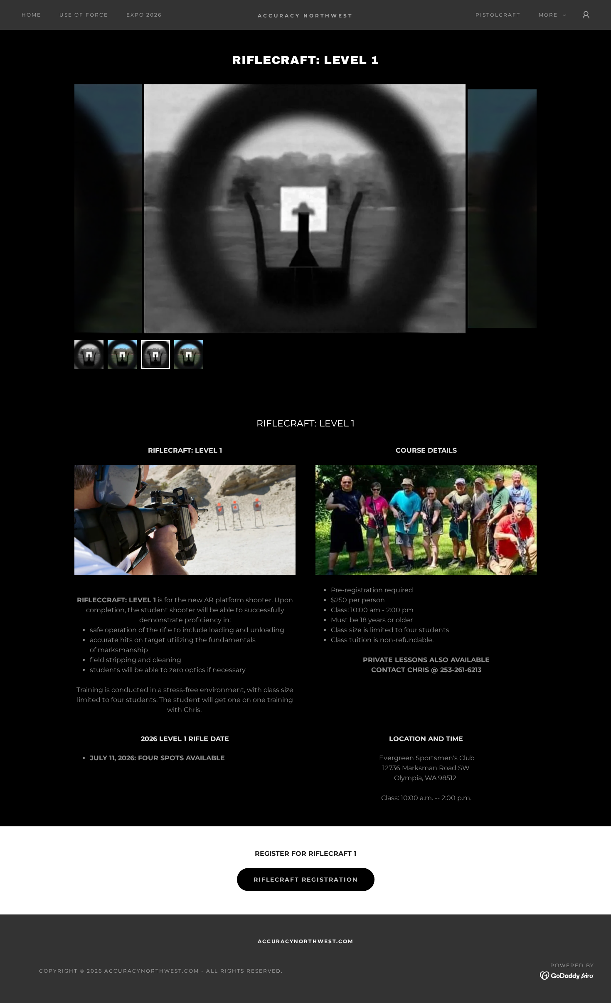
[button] (551, 15)
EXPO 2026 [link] (144, 15)
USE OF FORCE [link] (83, 15)
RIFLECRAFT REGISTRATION (306, 879)
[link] (305, 15)
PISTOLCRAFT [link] (497, 15)
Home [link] (31, 15)
